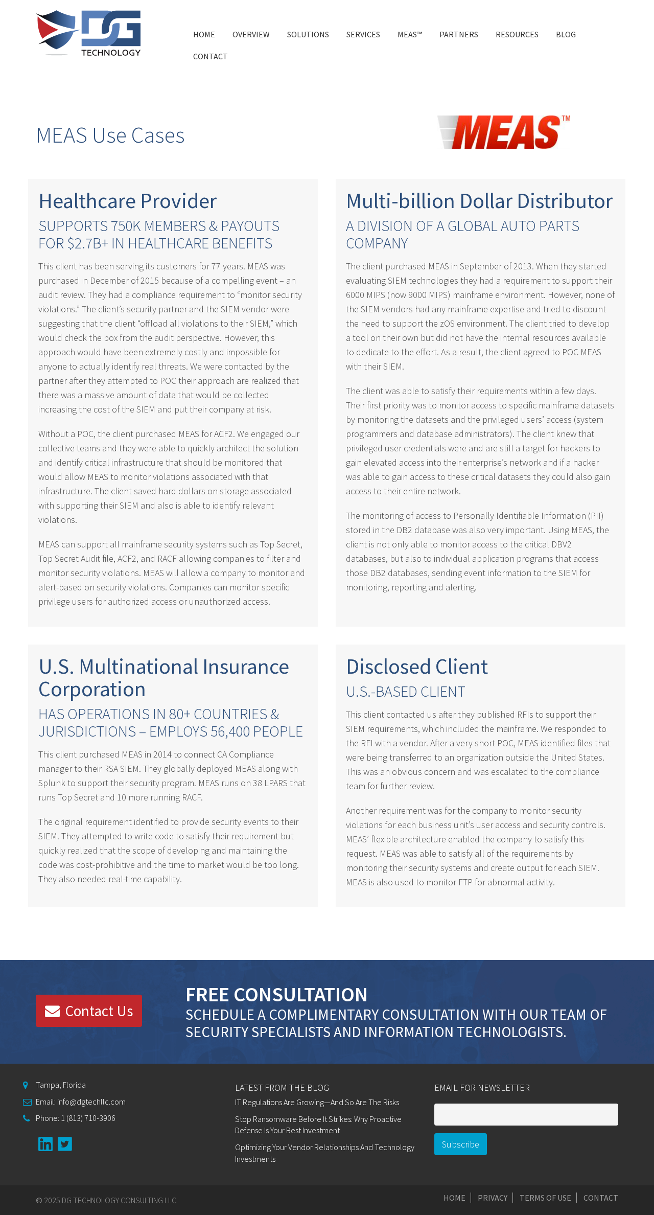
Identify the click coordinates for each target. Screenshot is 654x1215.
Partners (458, 34)
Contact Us (99, 1010)
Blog (566, 34)
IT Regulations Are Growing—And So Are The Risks (317, 1102)
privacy (492, 1198)
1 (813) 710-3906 (87, 1118)
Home (204, 34)
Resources (517, 34)
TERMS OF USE (545, 1198)
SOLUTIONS (308, 34)
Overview (251, 34)
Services (363, 34)
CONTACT (210, 56)
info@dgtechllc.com (91, 1101)
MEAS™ (410, 34)
